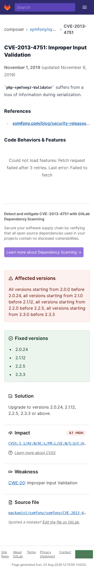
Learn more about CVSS (35, 452)
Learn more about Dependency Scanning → (44, 252)
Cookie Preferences (84, 554)
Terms (31, 552)
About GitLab (18, 554)
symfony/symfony (47, 29)
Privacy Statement (47, 554)
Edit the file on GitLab (61, 522)
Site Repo (5, 554)
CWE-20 (16, 482)
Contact (65, 552)
